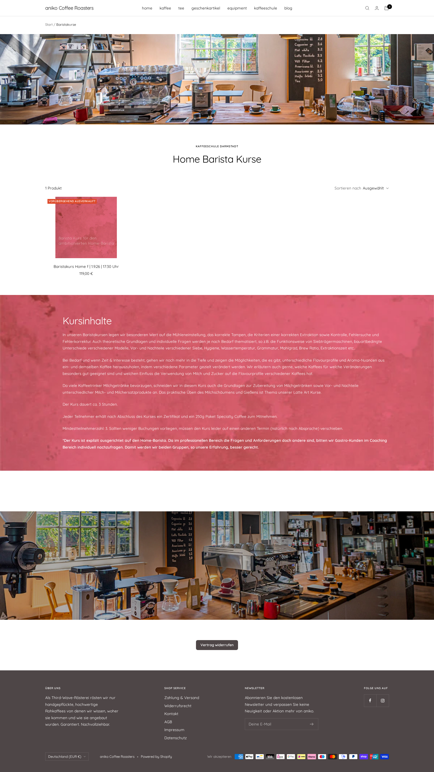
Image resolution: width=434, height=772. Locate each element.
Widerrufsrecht (177, 705)
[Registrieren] (312, 724)
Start (49, 24)
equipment (237, 8)
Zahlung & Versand (181, 697)
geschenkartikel (205, 8)
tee (181, 8)
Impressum (174, 729)
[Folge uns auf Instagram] (382, 700)
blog (288, 8)
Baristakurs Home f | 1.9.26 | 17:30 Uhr (86, 266)
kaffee (165, 8)
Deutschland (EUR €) (64, 756)
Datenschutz (175, 737)
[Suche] (367, 8)
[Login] (377, 8)
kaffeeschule (265, 8)
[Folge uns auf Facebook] (370, 700)
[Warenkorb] (386, 8)
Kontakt (171, 713)
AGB (168, 721)
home (147, 8)
